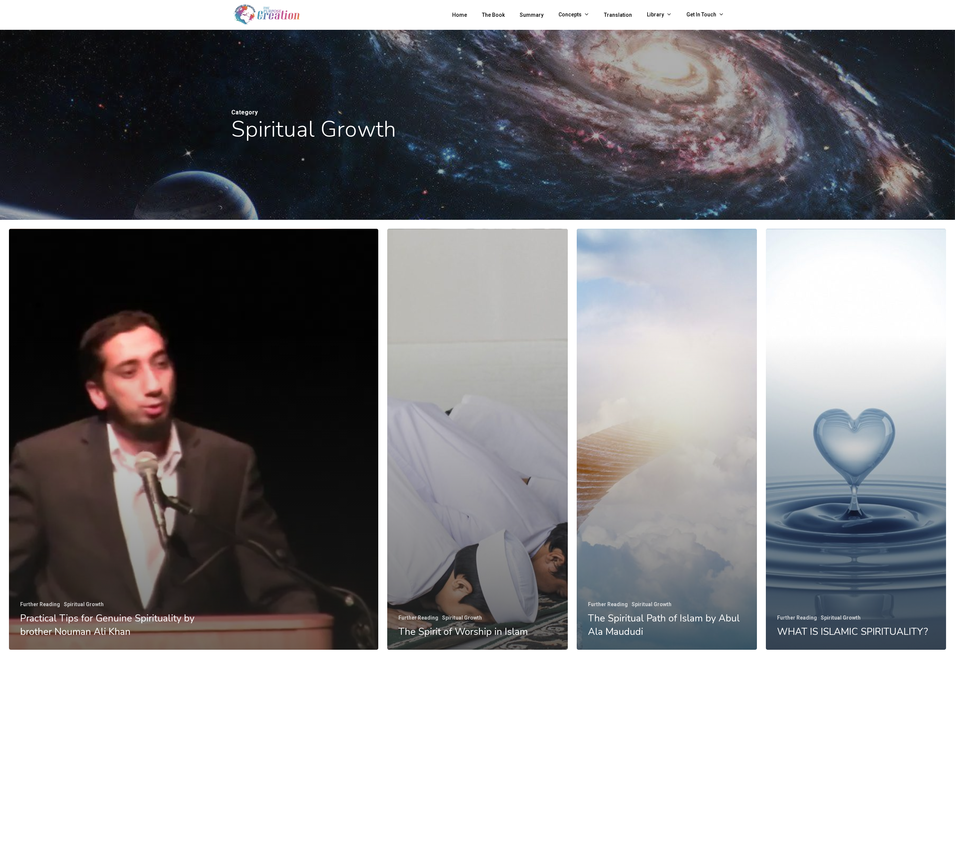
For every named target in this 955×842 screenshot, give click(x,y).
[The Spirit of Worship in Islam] (477, 439)
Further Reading (40, 604)
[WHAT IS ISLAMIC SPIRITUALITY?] (856, 439)
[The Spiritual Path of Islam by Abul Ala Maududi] (667, 439)
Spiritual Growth (84, 604)
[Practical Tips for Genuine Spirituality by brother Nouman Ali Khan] (193, 439)
